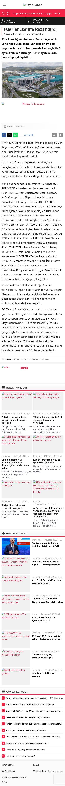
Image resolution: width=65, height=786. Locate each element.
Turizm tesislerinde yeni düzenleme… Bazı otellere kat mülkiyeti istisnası (47, 601)
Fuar (14, 359)
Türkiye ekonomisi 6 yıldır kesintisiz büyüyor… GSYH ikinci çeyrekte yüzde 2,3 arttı (47, 545)
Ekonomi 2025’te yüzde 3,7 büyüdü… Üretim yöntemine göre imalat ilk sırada (46, 564)
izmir (26, 359)
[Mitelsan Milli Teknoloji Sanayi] (32, 111)
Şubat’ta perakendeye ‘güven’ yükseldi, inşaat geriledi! (14, 420)
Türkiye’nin (33, 359)
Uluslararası (44, 359)
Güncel (35, 595)
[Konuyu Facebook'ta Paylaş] (4, 135)
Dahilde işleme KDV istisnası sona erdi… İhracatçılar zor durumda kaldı (15, 463)
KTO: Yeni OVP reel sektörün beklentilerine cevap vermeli (46, 637)
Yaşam (34, 614)
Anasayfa (8, 34)
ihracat (20, 359)
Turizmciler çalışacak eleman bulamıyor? (13, 506)
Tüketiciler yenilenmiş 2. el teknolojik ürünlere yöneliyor (47, 420)
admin (24, 367)
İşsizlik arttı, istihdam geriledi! (43, 674)
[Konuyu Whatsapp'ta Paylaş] (15, 135)
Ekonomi (17, 34)
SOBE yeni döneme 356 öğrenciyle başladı (43, 619)
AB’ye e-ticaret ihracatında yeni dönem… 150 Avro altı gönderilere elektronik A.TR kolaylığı (48, 512)
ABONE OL (29, 135)
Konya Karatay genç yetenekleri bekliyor (42, 656)
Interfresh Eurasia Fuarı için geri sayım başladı (46, 581)
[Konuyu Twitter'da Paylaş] (9, 135)
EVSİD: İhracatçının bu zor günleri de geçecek (47, 461)
